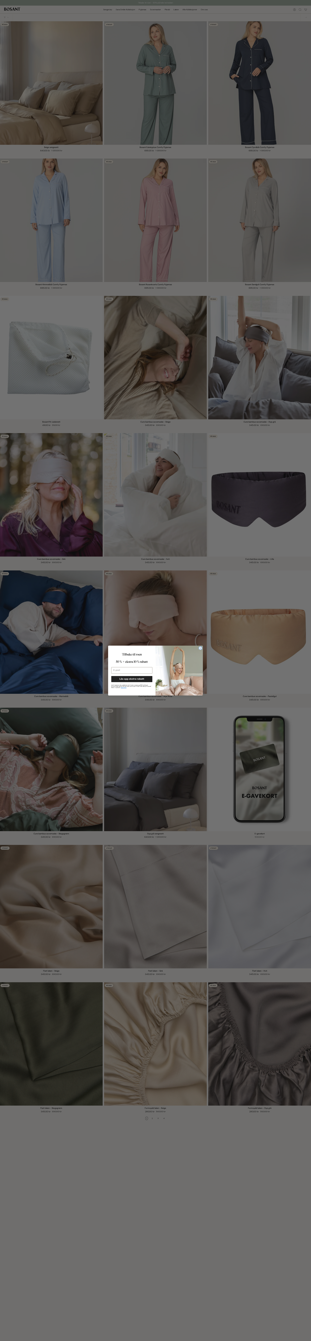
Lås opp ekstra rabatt (131, 679)
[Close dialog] (200, 648)
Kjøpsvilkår (123, 687)
